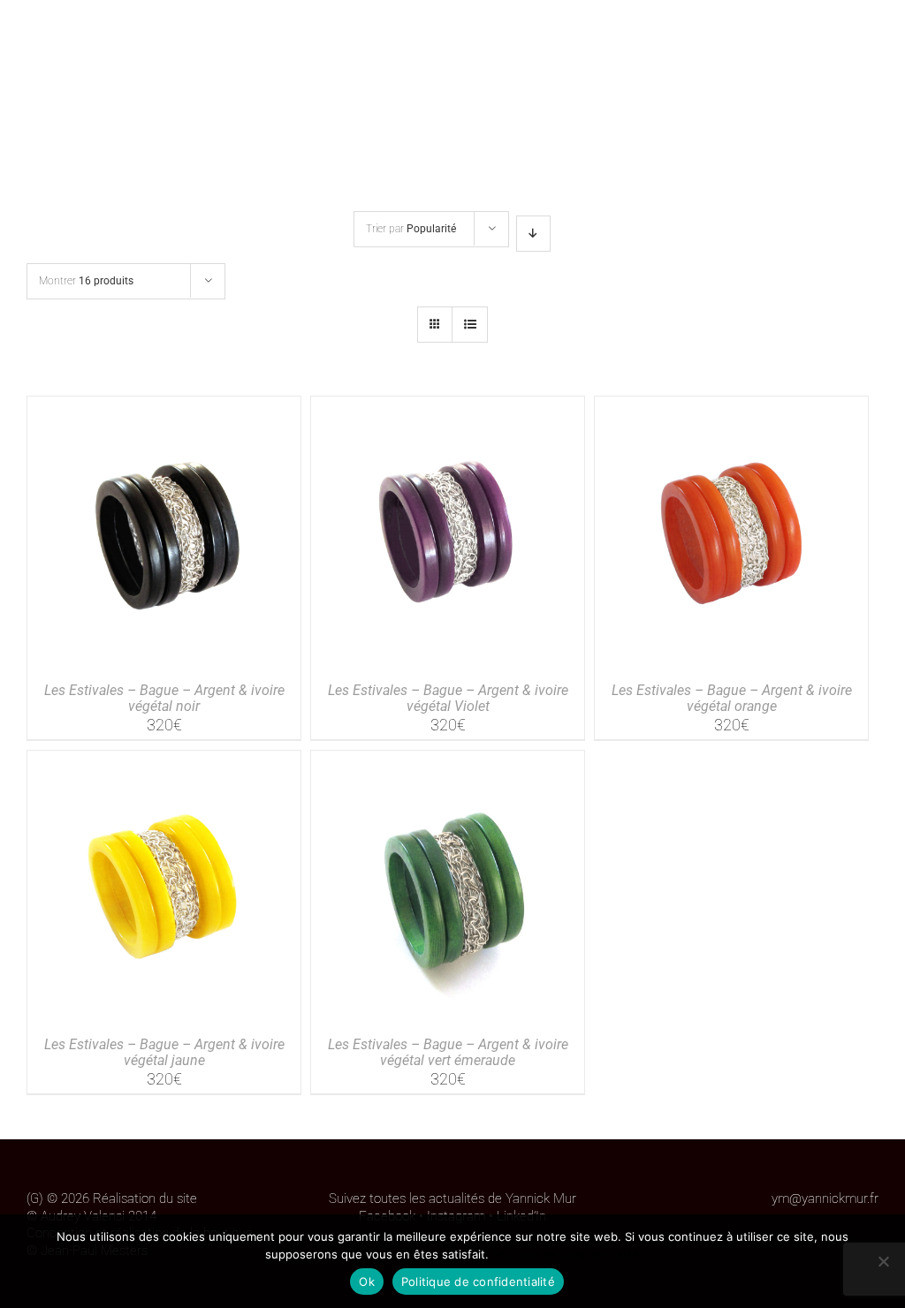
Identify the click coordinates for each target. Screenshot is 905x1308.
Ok (367, 1281)
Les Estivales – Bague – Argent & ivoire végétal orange (732, 698)
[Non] (883, 1261)
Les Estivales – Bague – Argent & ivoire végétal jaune (164, 1052)
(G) (35, 1198)
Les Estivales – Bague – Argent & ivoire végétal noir (164, 698)
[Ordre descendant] (533, 233)
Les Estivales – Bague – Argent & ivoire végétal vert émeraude (448, 1052)
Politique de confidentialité (566, 1254)
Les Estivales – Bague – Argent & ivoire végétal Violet (448, 698)
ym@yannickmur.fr (825, 1198)
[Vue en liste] (469, 324)
